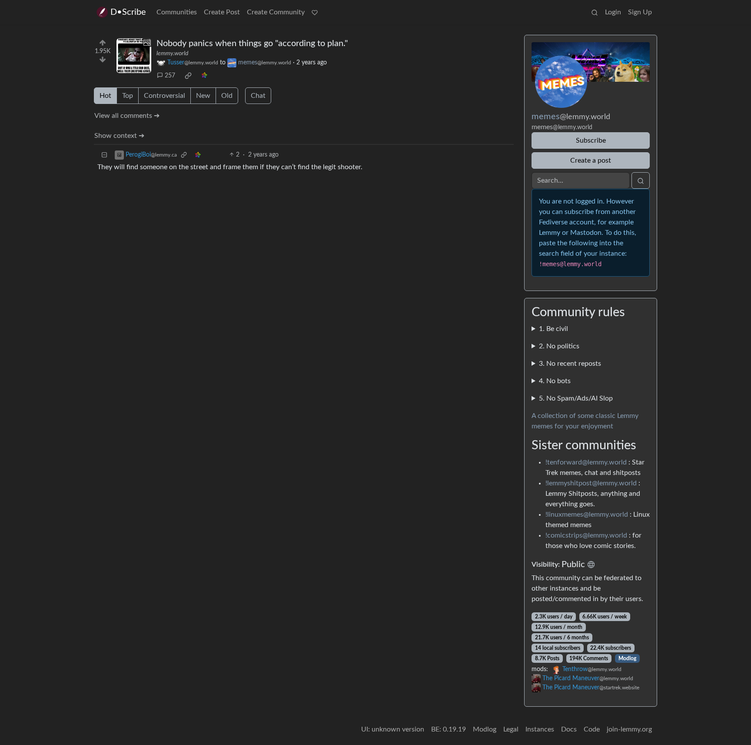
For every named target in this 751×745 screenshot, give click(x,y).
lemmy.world (172, 53)
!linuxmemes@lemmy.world (586, 514)
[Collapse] (104, 155)
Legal (510, 729)
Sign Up (640, 12)
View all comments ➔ (127, 115)
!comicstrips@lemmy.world (586, 535)
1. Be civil (553, 328)
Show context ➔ (119, 135)
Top (127, 95)
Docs (569, 729)
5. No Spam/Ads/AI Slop (576, 398)
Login (613, 12)
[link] (188, 75)
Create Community (276, 12)
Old (227, 95)
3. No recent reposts (570, 363)
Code (592, 729)
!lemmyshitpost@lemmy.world (591, 483)
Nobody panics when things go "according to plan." (252, 43)
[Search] (594, 12)
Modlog (627, 658)
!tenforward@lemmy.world (586, 462)
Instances (539, 729)
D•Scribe (128, 12)
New (203, 95)
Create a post (590, 160)
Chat (258, 95)
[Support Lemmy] (314, 12)
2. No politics (559, 346)
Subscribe (591, 140)
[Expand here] (133, 55)
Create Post (222, 12)
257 (170, 76)
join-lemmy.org (629, 729)
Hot (105, 95)
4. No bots (555, 381)
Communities (176, 12)
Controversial (164, 95)
